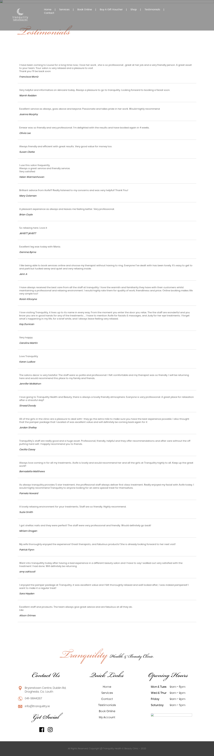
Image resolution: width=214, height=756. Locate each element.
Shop (133, 9)
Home (47, 9)
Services (64, 9)
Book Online (84, 9)
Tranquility (107, 655)
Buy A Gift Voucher (111, 9)
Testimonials (152, 9)
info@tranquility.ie (37, 706)
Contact (49, 13)
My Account (107, 717)
